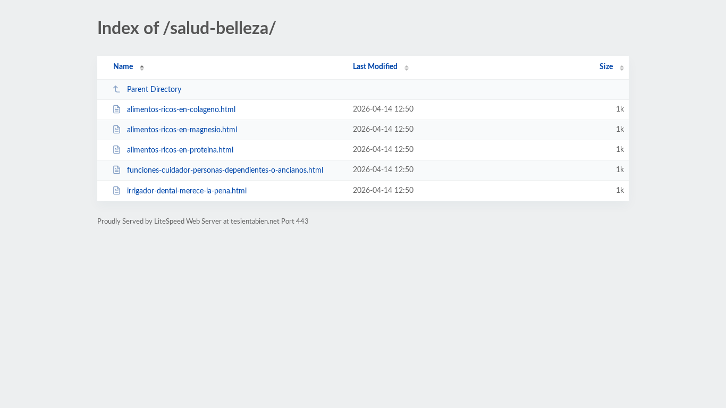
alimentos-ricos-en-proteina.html (180, 150)
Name (123, 67)
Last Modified (375, 67)
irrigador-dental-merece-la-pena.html (187, 191)
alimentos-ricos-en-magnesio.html (182, 130)
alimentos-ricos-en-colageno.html (181, 110)
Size (606, 67)
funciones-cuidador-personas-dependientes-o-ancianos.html (225, 170)
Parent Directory (154, 90)
